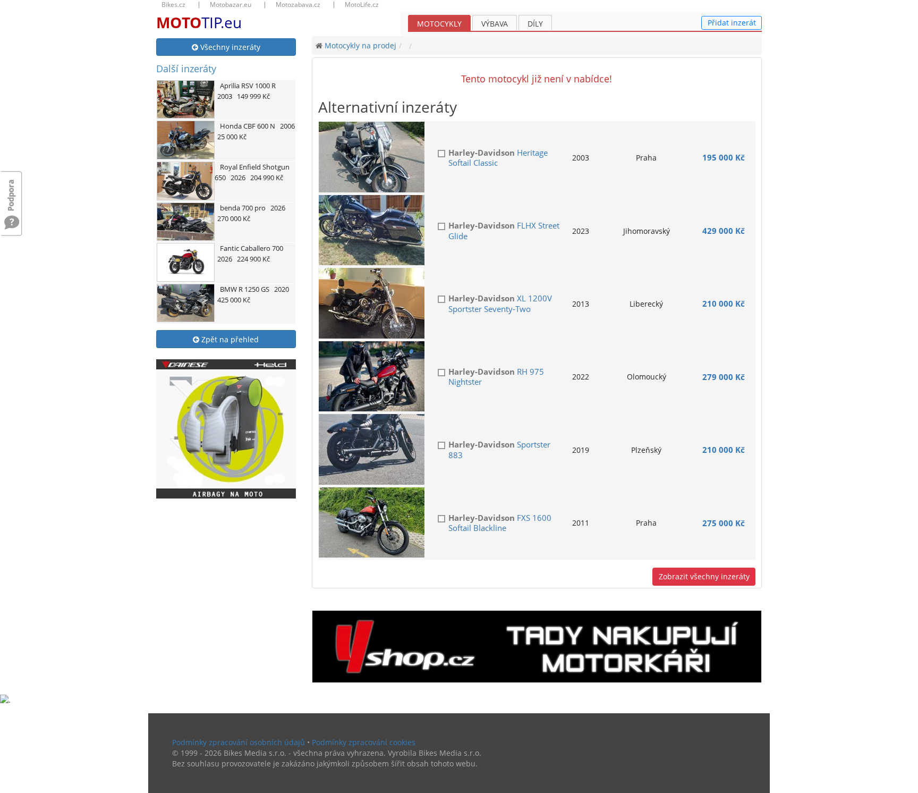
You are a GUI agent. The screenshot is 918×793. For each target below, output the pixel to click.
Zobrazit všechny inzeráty (704, 576)
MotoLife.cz (362, 5)
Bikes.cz (173, 5)
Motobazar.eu (230, 5)
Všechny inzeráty (229, 47)
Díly (535, 24)
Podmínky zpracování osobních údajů (238, 742)
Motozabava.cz (298, 5)
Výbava (494, 24)
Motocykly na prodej (360, 45)
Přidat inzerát (732, 23)
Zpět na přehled (229, 339)
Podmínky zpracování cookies (363, 742)
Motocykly (439, 24)
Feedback (11, 190)
